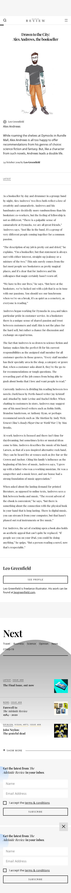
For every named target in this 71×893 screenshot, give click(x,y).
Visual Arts (21, 724)
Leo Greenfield (32, 162)
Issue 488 (18, 680)
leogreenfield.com (24, 592)
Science (31, 643)
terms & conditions (37, 803)
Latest (7, 178)
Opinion (43, 643)
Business (18, 643)
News (55, 643)
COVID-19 (8, 649)
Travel (6, 643)
